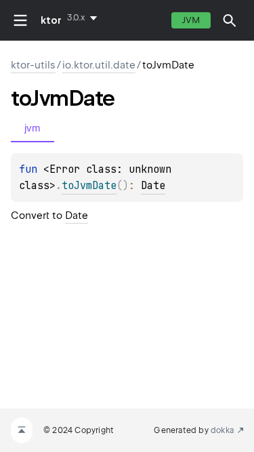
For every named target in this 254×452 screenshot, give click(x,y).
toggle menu (20, 20)
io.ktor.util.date (98, 65)
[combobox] (85, 17)
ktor (51, 20)
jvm (191, 20)
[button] (229, 20)
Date (153, 185)
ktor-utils (33, 65)
